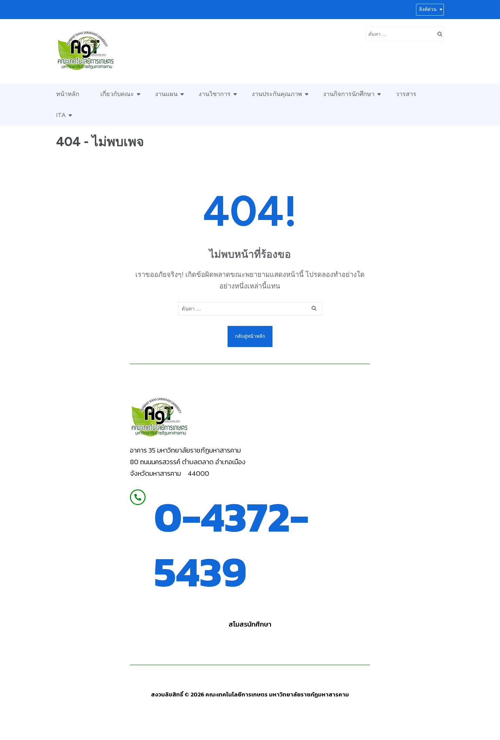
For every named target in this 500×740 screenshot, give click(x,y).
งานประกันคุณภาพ (277, 94)
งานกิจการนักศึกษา (348, 94)
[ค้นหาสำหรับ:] (399, 33)
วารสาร (406, 94)
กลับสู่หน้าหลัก (250, 336)
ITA (61, 115)
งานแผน (166, 94)
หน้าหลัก (67, 94)
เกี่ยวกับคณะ (117, 94)
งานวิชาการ (215, 94)
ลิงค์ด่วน (428, 9)
